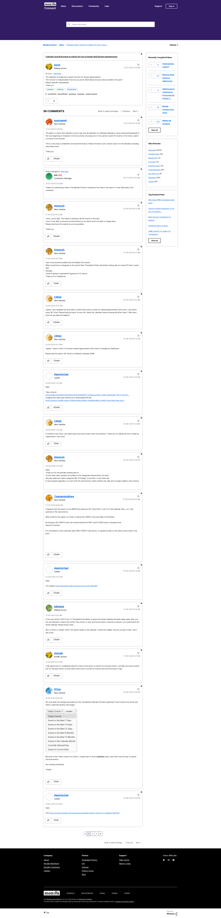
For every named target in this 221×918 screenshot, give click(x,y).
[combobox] (110, 24)
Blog (84, 874)
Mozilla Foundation (52, 867)
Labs (107, 6)
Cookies (115, 893)
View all (154, 130)
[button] (48, 100)
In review (151, 162)
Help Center (124, 860)
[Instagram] (169, 860)
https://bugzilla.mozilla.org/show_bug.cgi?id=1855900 (76, 586)
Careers (47, 871)
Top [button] (47, 912)
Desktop (60, 89)
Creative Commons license (124, 901)
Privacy (102, 893)
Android (85, 867)
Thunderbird (71, 89)
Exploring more (154, 166)
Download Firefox (89, 860)
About (46, 860)
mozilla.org (70, 893)
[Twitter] (164, 860)
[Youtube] (173, 860)
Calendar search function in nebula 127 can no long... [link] (87, 45)
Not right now (153, 174)
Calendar (50, 89)
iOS (83, 863)
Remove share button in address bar (168, 78)
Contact (127, 893)
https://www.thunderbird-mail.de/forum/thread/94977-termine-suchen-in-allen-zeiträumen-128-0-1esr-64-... (87, 395)
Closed (151, 181)
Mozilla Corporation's (54, 899)
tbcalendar (81, 94)
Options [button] (173, 45)
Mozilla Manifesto (51, 863)
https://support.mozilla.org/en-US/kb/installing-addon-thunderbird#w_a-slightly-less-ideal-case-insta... (85, 400)
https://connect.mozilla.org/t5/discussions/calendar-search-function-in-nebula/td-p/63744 (84, 813)
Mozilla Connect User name (168, 109)
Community (94, 6)
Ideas (63, 6)
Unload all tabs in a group (158, 226)
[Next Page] (100, 833)
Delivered (57, 74)
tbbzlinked (72, 94)
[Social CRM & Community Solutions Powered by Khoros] (172, 913)
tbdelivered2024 (91, 94)
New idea (64, 171)
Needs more (153, 158)
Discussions (77, 6)
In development (154, 170)
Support (158, 6)
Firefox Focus (88, 871)
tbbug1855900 (63, 94)
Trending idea (153, 154)
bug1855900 (52, 94)
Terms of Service (87, 893)
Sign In (171, 6)
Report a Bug (125, 863)
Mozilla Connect (50, 6)
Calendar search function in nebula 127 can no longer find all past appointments (81, 56)
